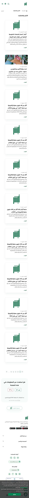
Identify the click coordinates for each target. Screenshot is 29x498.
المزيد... (25, 47)
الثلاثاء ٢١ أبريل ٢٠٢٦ (23, 241)
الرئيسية (23, 11)
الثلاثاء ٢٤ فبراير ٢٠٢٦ (23, 311)
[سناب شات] (9, 474)
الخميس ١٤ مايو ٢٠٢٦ (23, 207)
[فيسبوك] (13, 474)
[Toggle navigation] (2, 4)
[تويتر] (16, 474)
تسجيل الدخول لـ (16, 408)
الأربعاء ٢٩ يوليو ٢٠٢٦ (23, 66)
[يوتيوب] (19, 474)
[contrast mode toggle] (18, 458)
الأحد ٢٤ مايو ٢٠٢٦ (24, 172)
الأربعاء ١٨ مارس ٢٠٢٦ (23, 276)
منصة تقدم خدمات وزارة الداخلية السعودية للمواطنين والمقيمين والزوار (16, 422)
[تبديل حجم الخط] (14, 458)
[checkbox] (18, 390)
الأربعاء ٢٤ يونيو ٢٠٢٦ (23, 137)
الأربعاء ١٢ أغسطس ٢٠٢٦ (23, 32)
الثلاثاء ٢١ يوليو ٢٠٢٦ (23, 103)
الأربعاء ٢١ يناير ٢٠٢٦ (23, 345)
